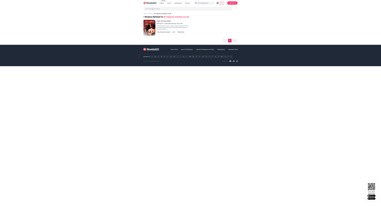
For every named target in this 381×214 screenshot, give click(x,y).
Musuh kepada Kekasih (163, 32)
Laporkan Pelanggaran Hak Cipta (205, 49)
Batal (236, 9)
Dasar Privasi (174, 49)
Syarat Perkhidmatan (187, 49)
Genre (169, 3)
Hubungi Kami (221, 49)
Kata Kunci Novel (233, 49)
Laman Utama (148, 13)
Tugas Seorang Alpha (164, 21)
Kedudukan (178, 3)
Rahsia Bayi (181, 32)
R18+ (173, 32)
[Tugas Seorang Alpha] (149, 28)
